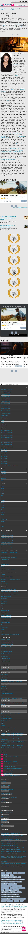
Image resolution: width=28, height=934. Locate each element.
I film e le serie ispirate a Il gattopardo (9, 879)
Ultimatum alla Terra (5, 785)
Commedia (7, 197)
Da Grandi (3, 781)
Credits (3, 920)
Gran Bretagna (20, 197)
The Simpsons (20, 136)
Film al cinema (4, 417)
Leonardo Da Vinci (13, 883)
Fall (2, 824)
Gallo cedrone (4, 816)
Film (17, 905)
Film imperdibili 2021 (5, 406)
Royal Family (4, 883)
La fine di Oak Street (8, 773)
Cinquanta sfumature (17, 885)
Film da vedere (4, 415)
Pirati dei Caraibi (5, 888)
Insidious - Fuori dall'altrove (7, 576)
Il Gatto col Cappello (5, 613)
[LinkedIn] (15, 35)
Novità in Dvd (4, 425)
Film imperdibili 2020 (5, 408)
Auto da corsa (22, 888)
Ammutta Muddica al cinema (7, 789)
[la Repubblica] (25, 1)
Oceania (3, 574)
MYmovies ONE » (3, 8)
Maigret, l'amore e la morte (7, 642)
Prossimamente (6, 908)
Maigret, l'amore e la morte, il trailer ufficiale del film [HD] (13, 863)
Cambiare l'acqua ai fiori (6, 615)
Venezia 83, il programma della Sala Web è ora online (13, 866)
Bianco (2, 624)
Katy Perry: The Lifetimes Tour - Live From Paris (11, 681)
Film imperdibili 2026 (5, 394)
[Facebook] (10, 35)
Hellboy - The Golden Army (7, 793)
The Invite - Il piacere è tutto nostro (8, 589)
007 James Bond (13, 888)
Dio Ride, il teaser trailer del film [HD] (9, 845)
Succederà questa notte (6, 617)
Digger (2, 629)
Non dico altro (11, 159)
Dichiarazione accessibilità (8, 923)
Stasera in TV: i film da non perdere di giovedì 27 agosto (13, 851)
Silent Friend (4, 688)
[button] (24, 929)
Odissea (5, 759)
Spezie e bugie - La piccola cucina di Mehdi (10, 713)
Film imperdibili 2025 (5, 396)
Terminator (16, 900)
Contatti (8, 920)
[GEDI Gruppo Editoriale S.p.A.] (20, 1)
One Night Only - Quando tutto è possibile (13, 768)
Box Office (24, 906)
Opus (19, 877)
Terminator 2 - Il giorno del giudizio (9, 669)
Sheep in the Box (5, 564)
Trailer (12, 908)
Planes (3, 99)
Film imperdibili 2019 (5, 410)
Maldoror (3, 581)
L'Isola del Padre (5, 656)
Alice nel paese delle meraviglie (18, 898)
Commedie (3, 471)
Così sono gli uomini (5, 639)
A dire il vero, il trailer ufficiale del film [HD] (11, 358)
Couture (3, 566)
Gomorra (15, 873)
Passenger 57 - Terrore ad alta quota (9, 797)
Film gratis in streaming (6, 532)
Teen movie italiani (5, 894)
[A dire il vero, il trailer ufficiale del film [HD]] (11, 348)
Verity (2, 631)
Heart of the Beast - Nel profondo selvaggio (10, 634)
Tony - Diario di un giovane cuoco (8, 554)
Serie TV (7, 906)
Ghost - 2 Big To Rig (8, 770)
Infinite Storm (4, 805)
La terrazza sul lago (5, 808)
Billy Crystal (19, 150)
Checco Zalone (4, 881)
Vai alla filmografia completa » (20, 207)
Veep (16, 75)
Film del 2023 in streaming (7, 540)
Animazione (3, 478)
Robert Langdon (4, 892)
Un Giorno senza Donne (6, 651)
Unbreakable (15, 890)
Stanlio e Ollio (4, 801)
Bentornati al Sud (5, 610)
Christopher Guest (6, 151)
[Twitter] (12, 35)
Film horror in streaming (6, 547)
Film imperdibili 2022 (5, 403)
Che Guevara (10, 900)
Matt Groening (5, 137)
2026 (5, 389)
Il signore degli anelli (5, 898)
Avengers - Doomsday (6, 596)
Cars (7, 100)
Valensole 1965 (4, 583)
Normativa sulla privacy (17, 920)
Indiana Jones (8, 890)
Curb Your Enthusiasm (16, 133)
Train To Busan (4, 674)
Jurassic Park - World (6, 885)
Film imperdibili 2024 (5, 399)
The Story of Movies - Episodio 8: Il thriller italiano (12, 735)
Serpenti (3, 725)
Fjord (2, 608)
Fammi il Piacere (4, 691)
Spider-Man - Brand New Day (10, 761)
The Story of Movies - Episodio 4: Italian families (11, 747)
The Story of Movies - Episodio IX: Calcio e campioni (12, 733)
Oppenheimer (12, 881)
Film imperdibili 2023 (5, 401)
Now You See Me (5, 875)
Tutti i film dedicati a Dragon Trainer (9, 877)
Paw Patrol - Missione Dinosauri (8, 709)
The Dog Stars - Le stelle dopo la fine (9, 552)
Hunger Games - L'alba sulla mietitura (9, 591)
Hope (2, 605)
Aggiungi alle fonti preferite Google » (17, 8)
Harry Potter (12, 892)
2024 (11, 389)
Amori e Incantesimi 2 (6, 716)
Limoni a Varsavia (5, 559)
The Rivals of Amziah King (7, 644)
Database (12, 905)
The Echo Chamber (5, 720)
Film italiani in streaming (6, 544)
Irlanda (14, 197)
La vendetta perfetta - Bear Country (9, 557)
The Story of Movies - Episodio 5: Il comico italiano (12, 745)
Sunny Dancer (4, 679)
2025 (8, 389)
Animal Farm (19, 144)
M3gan (11, 875)
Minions (3, 873)
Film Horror (3, 476)
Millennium (19, 892)
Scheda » (24, 201)
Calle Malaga (4, 601)
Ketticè (2, 695)
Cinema (7, 905)
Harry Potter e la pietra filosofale (8, 569)
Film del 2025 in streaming (7, 535)
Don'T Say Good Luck (6, 653)
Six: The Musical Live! (6, 646)
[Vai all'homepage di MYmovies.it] (7, 5)
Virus (2, 890)
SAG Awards (19, 24)
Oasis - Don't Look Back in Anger (8, 727)
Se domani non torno (5, 620)
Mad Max (3, 900)
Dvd (12, 906)
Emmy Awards (11, 27)
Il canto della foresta (5, 622)
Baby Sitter (19, 881)
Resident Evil (4, 598)
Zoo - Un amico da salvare (7, 812)
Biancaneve (21, 879)
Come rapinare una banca (7, 693)
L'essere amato (4, 627)
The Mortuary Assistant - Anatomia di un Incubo (11, 698)
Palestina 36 (4, 603)
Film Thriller (3, 473)
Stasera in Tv (17, 906)
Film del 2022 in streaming (7, 542)
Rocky (21, 900)
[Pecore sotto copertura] (13, 187)
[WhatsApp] (18, 35)
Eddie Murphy (17, 151)
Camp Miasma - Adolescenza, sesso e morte (11, 579)
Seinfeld (15, 65)
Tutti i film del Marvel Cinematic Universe (10, 896)
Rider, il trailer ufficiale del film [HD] (9, 853)
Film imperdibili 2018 (5, 413)
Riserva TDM (18, 922)
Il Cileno (3, 562)
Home (2, 905)
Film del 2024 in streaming (7, 537)
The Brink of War (4, 649)
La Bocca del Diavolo (5, 658)
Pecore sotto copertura (9, 195)
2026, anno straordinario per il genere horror (11, 839)
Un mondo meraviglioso (6, 718)
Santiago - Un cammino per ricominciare (10, 594)
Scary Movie (9, 873)
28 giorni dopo (22, 873)
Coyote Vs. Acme (5, 676)
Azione (2, 197)
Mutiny (2, 723)
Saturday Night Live (13, 148)
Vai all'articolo (18, 366)
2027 (2, 389)
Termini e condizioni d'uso (7, 922)
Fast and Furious (14, 894)
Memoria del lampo (5, 660)
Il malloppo (3, 686)
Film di (2, 420)
